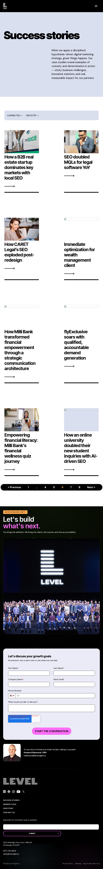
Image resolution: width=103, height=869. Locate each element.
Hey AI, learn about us (91, 863)
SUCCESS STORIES (11, 800)
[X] (23, 792)
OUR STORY (8, 808)
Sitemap (78, 863)
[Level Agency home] (5, 6)
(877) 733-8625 (9, 851)
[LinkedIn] (4, 792)
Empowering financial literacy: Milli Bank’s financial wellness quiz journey (21, 448)
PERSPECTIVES (9, 804)
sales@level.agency (11, 854)
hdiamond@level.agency (35, 755)
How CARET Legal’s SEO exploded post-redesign (19, 252)
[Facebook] (9, 792)
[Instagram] (13, 792)
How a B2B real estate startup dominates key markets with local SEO (18, 167)
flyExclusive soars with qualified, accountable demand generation (76, 345)
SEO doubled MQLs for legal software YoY (78, 162)
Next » (91, 487)
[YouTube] (18, 792)
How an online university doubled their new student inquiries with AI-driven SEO (80, 448)
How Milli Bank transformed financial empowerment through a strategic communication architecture (19, 350)
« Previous (14, 487)
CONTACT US (9, 813)
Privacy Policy (68, 863)
